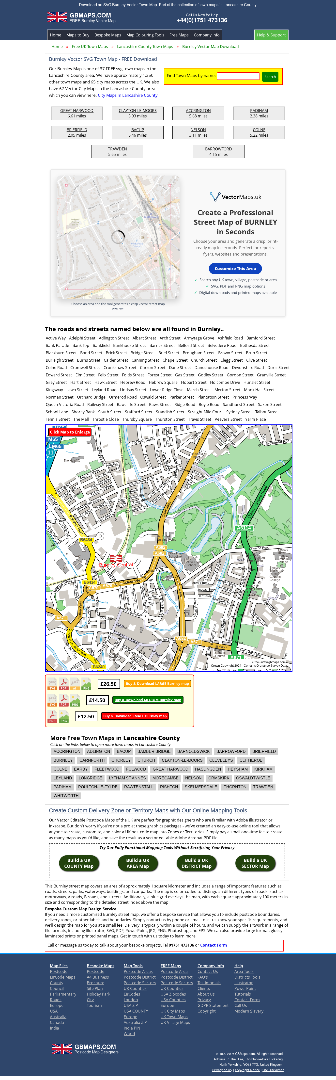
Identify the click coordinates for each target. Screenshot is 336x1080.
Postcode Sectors (140, 983)
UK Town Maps (174, 1017)
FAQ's (203, 977)
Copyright (207, 1011)
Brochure (95, 983)
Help (238, 966)
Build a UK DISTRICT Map (197, 863)
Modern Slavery (248, 1011)
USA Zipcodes (173, 994)
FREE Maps (171, 966)
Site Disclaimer (273, 1070)
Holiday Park (98, 994)
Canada (57, 1022)
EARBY (81, 769)
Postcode (58, 971)
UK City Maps (173, 1011)
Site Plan (95, 988)
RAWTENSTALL (138, 787)
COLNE (259, 129)
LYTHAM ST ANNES (127, 778)
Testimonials (209, 983)
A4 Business (98, 977)
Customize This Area (235, 268)
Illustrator (243, 983)
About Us (206, 994)
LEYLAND (63, 778)
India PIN (132, 1028)
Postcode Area (174, 971)
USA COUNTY (136, 1011)
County (56, 983)
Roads (55, 1000)
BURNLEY (63, 760)
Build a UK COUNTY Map (78, 863)
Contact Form (213, 945)
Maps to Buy (77, 35)
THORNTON (235, 787)
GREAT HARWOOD (76, 110)
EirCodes (132, 994)
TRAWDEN (117, 149)
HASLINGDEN (208, 769)
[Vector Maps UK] (235, 197)
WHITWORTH (66, 796)
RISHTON (169, 787)
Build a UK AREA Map (137, 863)
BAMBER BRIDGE (154, 751)
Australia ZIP (135, 1022)
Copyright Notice (247, 1070)
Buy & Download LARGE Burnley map (157, 683)
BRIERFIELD (77, 129)
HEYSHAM (238, 769)
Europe (56, 1005)
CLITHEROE (251, 760)
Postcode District (140, 977)
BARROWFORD (218, 149)
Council (57, 988)
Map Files (59, 966)
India (54, 1028)
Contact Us (208, 971)
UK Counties (135, 988)
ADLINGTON (98, 751)
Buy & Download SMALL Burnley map (135, 716)
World (129, 1034)
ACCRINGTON (198, 110)
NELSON (198, 129)
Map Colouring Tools (145, 35)
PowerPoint (245, 988)
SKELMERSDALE (201, 787)
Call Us (240, 1005)
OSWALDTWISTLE (253, 778)
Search (270, 76)
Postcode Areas (138, 971)
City (90, 1000)
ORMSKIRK (218, 778)
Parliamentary (63, 994)
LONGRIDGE (90, 778)
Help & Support (271, 35)
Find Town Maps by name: (191, 75)
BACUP (137, 129)
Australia (58, 1017)
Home (55, 35)
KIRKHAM (263, 769)
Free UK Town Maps (90, 46)
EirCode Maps (63, 977)
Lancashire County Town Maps (145, 46)
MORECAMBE (166, 778)
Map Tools (133, 966)
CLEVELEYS (221, 760)
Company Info (207, 35)
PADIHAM (259, 110)
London (131, 1000)
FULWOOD (136, 769)
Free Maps (179, 35)
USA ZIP (131, 1005)
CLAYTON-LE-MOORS (138, 110)
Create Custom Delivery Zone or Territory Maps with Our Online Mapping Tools (148, 810)
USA (54, 1011)
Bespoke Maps (107, 35)
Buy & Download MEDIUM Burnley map (148, 699)
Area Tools (244, 971)
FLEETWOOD (107, 769)
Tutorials (242, 994)
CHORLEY (121, 760)
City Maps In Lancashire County (128, 95)
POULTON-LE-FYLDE (98, 787)
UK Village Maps (175, 1022)
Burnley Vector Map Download (210, 46)
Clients (204, 988)
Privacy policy (222, 1070)
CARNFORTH (92, 760)
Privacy (204, 1000)
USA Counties (173, 1000)
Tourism (94, 1005)
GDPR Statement (213, 1005)
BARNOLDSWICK (193, 751)
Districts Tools (247, 977)
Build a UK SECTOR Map (255, 863)
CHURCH (146, 760)
